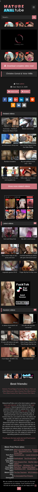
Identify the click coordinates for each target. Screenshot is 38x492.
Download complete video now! (20, 66)
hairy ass (24, 411)
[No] (36, 486)
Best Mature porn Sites (10, 391)
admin (22, 84)
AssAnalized (18, 458)
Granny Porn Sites (28, 393)
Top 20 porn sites (30, 458)
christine (26, 91)
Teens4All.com (19, 455)
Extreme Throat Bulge (9, 389)
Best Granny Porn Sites (14, 393)
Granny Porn (23, 391)
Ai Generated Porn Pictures (23, 476)
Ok (19, 488)
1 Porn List (32, 389)
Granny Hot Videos (28, 467)
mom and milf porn (10, 405)
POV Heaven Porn (20, 462)
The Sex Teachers (20, 472)
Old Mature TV (28, 465)
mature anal (14, 91)
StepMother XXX (20, 469)
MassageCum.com (25, 451)
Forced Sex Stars (22, 389)
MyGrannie (18, 465)
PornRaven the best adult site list (14, 438)
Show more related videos (19, 186)
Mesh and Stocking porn (22, 450)
